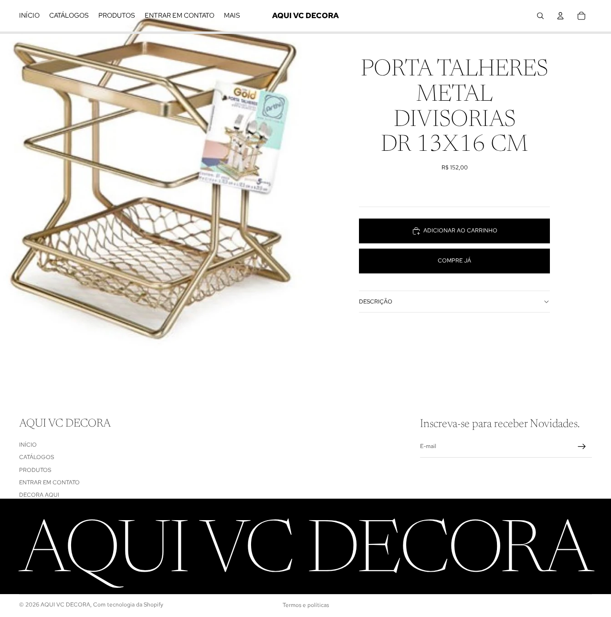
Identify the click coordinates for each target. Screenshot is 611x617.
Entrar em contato (49, 482)
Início (28, 445)
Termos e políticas (306, 605)
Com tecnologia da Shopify (128, 604)
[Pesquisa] (540, 15)
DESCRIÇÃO (375, 301)
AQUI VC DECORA (65, 604)
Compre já (454, 260)
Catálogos (36, 457)
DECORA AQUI (39, 495)
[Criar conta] (582, 447)
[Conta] (560, 15)
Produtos (35, 470)
